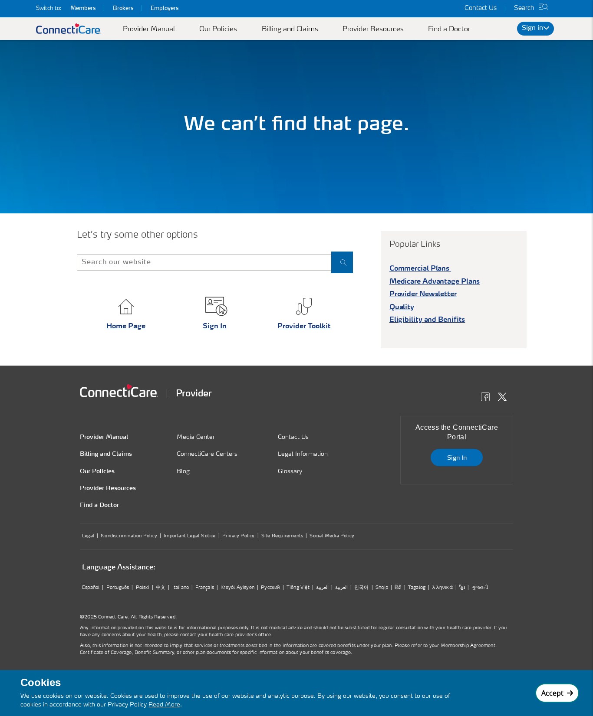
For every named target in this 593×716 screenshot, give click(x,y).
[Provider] (119, 390)
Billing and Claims (290, 29)
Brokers (123, 8)
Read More (164, 705)
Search (524, 8)
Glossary (290, 471)
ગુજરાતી (480, 587)
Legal (88, 536)
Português (117, 587)
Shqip (382, 587)
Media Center (196, 437)
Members (83, 8)
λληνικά (442, 587)
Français (204, 587)
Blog (183, 471)
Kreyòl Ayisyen (237, 587)
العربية (322, 587)
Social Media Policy (332, 536)
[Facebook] (487, 398)
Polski (142, 587)
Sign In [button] (215, 326)
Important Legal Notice (189, 536)
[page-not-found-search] (342, 262)
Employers (164, 8)
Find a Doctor (449, 29)
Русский (270, 587)
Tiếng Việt (298, 587)
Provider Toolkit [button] (304, 326)
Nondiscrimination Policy (129, 536)
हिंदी (398, 587)
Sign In (457, 458)
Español (90, 587)
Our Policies (218, 29)
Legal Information (303, 454)
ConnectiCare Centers (207, 454)
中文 (160, 587)
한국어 (361, 587)
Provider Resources (373, 29)
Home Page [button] (125, 326)
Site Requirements (282, 536)
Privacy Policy (238, 536)
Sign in (532, 28)
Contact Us (481, 8)
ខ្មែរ (462, 587)
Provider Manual (149, 29)
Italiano (180, 587)
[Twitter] (504, 398)
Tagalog (416, 587)
